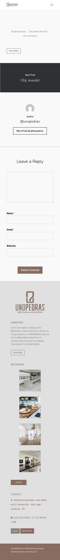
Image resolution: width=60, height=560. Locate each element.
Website (11, 246)
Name (11, 213)
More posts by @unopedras (30, 131)
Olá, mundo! (30, 77)
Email (10, 229)
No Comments (30, 36)
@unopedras (20, 31)
